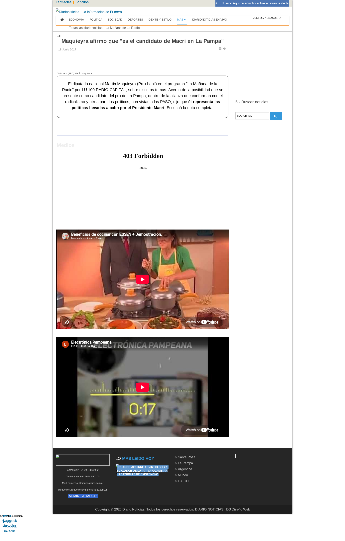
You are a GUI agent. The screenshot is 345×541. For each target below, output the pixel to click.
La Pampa (185, 463)
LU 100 (183, 481)
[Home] (62, 20)
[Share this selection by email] (4, 531)
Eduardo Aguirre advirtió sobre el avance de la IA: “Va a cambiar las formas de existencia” (143, 470)
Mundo (183, 475)
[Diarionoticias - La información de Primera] (89, 12)
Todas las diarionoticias (85, 28)
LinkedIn (8, 525)
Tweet (6, 516)
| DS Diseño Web (237, 509)
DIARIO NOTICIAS (209, 509)
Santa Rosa (186, 457)
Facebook (9, 521)
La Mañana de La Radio (123, 28)
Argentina (185, 469)
